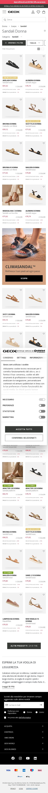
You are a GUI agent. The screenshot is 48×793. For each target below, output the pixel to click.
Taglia (33, 43)
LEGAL (21, 789)
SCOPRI (24, 278)
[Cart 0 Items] (44, 13)
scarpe (13, 26)
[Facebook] (13, 759)
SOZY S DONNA (9, 314)
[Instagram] (20, 759)
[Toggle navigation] (4, 12)
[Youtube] (28, 759)
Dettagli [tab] (21, 357)
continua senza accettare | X (30, 351)
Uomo (41, 712)
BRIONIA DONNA (9, 124)
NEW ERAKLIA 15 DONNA (32, 620)
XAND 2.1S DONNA (33, 575)
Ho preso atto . (19, 718)
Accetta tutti (24, 429)
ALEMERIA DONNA (33, 80)
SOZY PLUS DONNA (33, 124)
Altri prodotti (24, 646)
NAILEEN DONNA (32, 167)
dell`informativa (25, 717)
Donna (29, 712)
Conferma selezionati (24, 438)
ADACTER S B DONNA (11, 488)
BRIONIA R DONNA (10, 167)
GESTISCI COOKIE (32, 789)
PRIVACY (13, 789)
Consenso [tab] (8, 357)
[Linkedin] (35, 759)
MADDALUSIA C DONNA (12, 211)
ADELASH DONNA (10, 80)
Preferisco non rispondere (13, 712)
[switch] (42, 405)
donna (4, 26)
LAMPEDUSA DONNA (11, 619)
